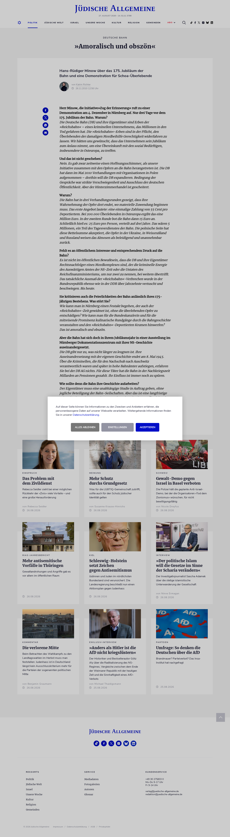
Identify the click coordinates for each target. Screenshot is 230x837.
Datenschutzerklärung (86, 415)
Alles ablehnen (85, 427)
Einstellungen (117, 427)
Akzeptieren (147, 427)
